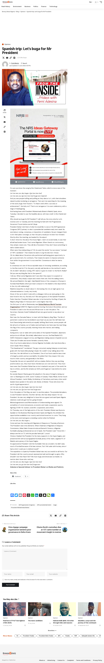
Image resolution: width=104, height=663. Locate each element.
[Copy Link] (10, 57)
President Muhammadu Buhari (20, 507)
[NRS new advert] (38, 146)
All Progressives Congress (27, 505)
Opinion (7, 44)
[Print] (14, 57)
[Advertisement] (34, 28)
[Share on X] (3, 57)
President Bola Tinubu (46, 636)
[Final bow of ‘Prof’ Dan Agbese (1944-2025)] (14, 609)
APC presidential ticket (44, 505)
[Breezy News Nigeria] (7, 2)
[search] (86, 2)
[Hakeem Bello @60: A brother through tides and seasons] (64, 609)
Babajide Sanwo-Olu (88, 636)
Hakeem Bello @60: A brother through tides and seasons (63, 622)
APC (59, 636)
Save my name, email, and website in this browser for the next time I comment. (29, 579)
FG (17, 636)
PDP (75, 636)
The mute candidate (35, 621)
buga (55, 505)
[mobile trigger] (100, 2)
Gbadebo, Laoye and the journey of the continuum (87, 622)
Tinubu (67, 636)
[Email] (7, 57)
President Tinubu (28, 636)
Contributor (15, 63)
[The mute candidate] (39, 609)
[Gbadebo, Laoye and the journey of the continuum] (89, 609)
